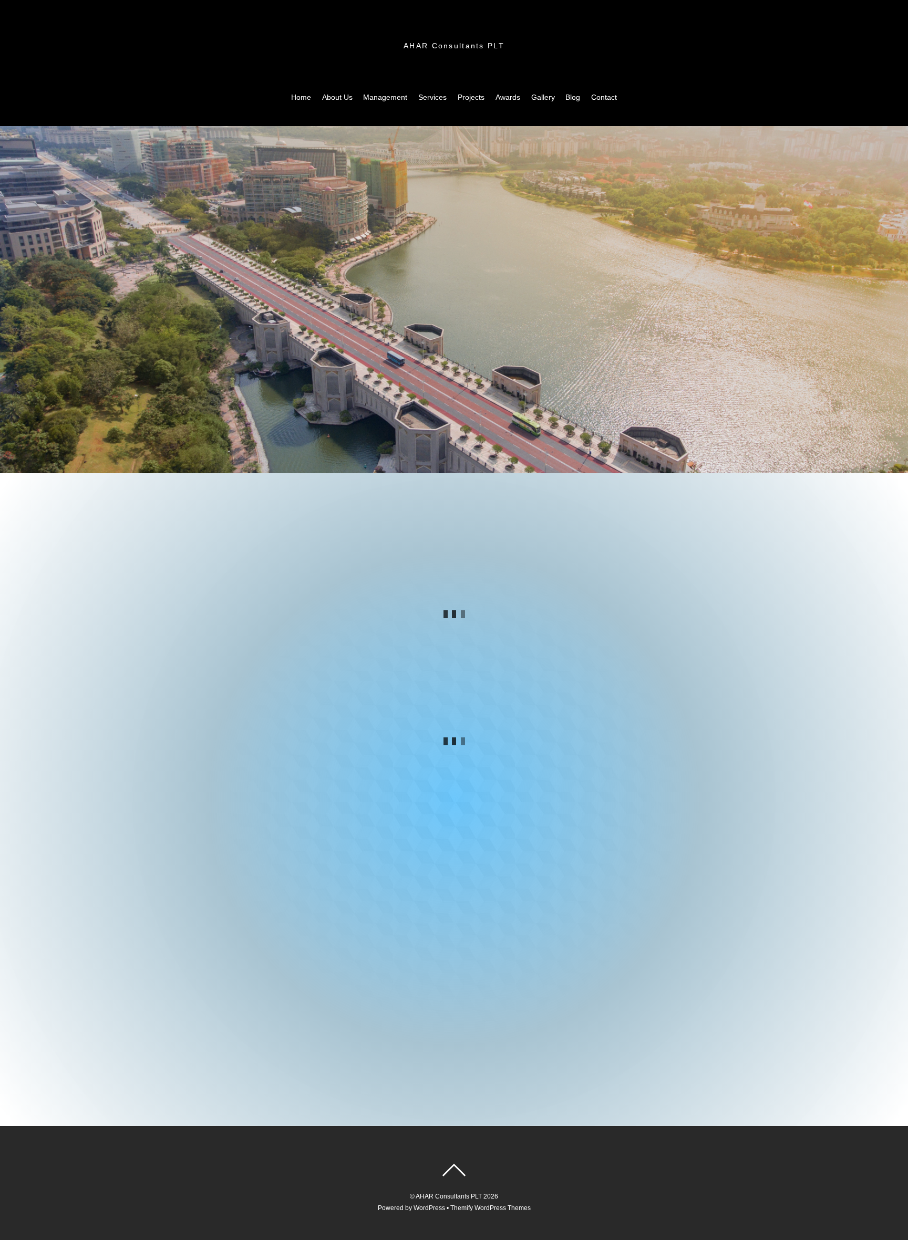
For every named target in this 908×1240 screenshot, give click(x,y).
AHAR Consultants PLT (449, 1196)
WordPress (429, 1208)
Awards (508, 97)
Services (432, 97)
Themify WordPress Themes (490, 1208)
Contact (604, 97)
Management (385, 97)
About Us (337, 97)
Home (301, 97)
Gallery (543, 97)
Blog (572, 97)
